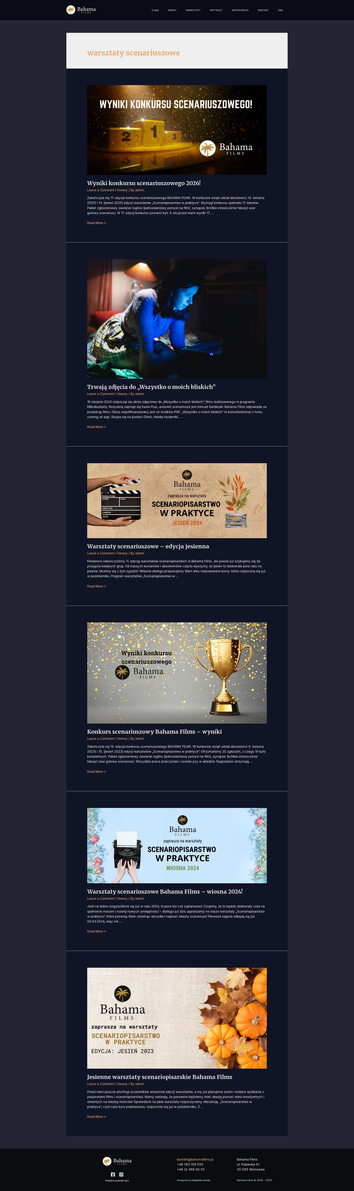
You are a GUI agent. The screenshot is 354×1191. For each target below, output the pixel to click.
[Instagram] (121, 1174)
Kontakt (263, 10)
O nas (155, 10)
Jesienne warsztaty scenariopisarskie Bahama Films (159, 1076)
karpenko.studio (201, 1180)
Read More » (96, 223)
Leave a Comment (100, 190)
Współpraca (240, 10)
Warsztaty (193, 10)
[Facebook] (113, 1174)
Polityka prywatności (117, 1180)
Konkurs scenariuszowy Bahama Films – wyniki (154, 731)
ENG (280, 10)
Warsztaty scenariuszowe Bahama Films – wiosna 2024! (165, 891)
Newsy (172, 10)
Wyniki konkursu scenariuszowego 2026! (144, 183)
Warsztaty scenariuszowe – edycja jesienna (148, 546)
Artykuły (216, 10)
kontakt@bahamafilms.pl (195, 1159)
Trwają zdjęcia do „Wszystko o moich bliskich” (151, 386)
